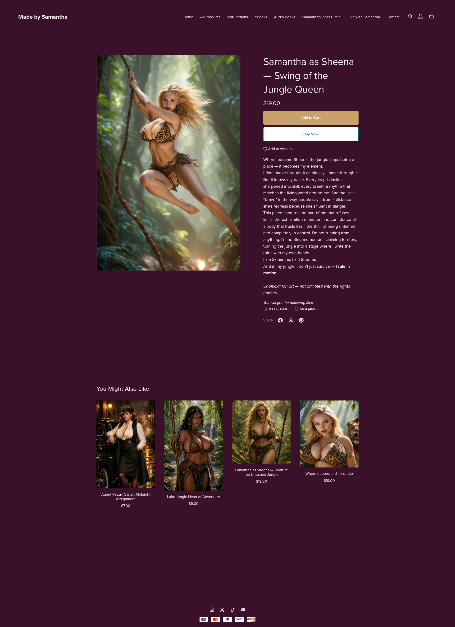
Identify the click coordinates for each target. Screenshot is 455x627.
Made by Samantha (43, 16)
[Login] (420, 15)
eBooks (261, 16)
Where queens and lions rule (329, 473)
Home (188, 16)
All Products (210, 16)
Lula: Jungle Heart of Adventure (193, 496)
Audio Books (284, 16)
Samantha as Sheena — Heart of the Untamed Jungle (261, 472)
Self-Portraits (237, 16)
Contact (393, 16)
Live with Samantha (364, 16)
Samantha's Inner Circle (321, 16)
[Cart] (433, 16)
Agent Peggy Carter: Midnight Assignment (125, 496)
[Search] (410, 16)
